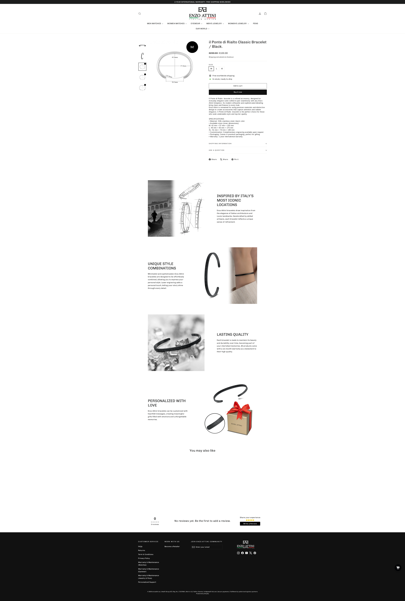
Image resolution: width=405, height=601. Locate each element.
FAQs (140, 546)
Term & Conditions (145, 554)
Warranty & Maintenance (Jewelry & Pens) (148, 576)
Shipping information (220, 143)
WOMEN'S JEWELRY (237, 23)
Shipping (212, 57)
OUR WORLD (202, 29)
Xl (222, 69)
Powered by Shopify (202, 593)
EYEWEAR (195, 23)
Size (211, 64)
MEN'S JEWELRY (214, 23)
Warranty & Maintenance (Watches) (148, 563)
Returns (141, 550)
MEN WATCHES (154, 23)
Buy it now (238, 92)
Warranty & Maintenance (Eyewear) (148, 570)
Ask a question (216, 150)
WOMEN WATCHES (176, 23)
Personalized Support (147, 582)
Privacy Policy (144, 558)
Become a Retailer (172, 546)
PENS (255, 23)
